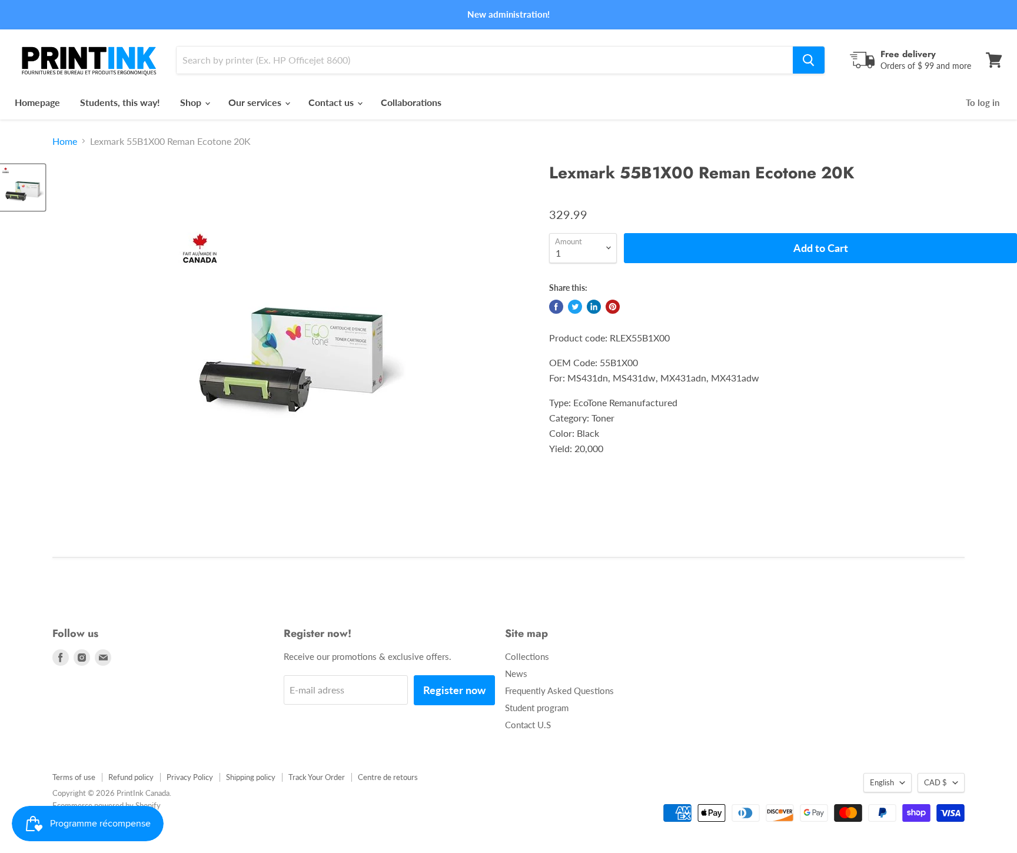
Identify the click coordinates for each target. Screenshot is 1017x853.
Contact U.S (528, 724)
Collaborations (411, 102)
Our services (256, 102)
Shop (192, 102)
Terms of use (73, 777)
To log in (982, 102)
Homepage (37, 102)
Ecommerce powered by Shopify (106, 805)
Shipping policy (250, 777)
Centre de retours (388, 777)
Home (64, 141)
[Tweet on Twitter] (575, 307)
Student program (537, 707)
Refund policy (131, 777)
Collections (527, 656)
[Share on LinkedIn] (594, 307)
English (882, 782)
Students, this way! (120, 102)
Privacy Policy (190, 777)
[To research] (809, 60)
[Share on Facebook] (556, 307)
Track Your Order (316, 777)
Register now (454, 689)
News (516, 673)
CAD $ (935, 782)
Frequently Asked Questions (559, 690)
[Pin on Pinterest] (613, 307)
